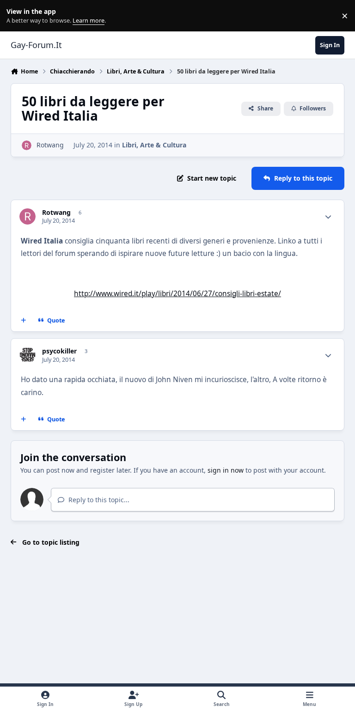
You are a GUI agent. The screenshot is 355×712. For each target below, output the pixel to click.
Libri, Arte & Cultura (154, 144)
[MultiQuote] (23, 320)
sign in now (226, 470)
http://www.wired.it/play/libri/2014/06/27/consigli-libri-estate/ (177, 293)
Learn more (18, 16)
